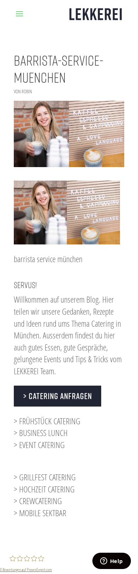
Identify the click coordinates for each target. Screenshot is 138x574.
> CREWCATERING (38, 501)
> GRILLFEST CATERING (45, 477)
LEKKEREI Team (34, 371)
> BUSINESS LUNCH (41, 432)
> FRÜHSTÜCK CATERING (47, 421)
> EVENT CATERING (39, 445)
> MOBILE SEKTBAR (40, 513)
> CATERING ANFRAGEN (57, 396)
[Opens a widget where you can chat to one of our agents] (111, 561)
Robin (27, 91)
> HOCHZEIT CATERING (44, 489)
